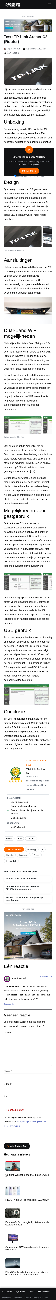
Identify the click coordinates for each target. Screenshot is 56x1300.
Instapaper (23, 855)
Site (6, 1096)
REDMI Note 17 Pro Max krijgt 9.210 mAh (27, 1200)
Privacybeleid (33, 164)
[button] (49, 3)
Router (9, 838)
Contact (27, 1298)
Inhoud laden (29, 171)
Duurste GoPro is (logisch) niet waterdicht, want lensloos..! (27, 1223)
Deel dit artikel (14, 849)
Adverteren (6, 1298)
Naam (8, 1071)
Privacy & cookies (40, 1298)
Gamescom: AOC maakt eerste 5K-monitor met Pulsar (27, 1248)
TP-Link (30, 838)
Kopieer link (11, 861)
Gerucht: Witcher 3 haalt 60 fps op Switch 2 (27, 1176)
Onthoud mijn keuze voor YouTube (30, 177)
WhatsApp (31, 849)
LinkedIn (9, 855)
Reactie (8, 1033)
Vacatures (18, 1298)
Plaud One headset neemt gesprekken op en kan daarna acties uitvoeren (27, 1273)
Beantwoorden (9, 1004)
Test (20, 838)
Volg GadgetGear (18, 1146)
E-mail (36, 855)
